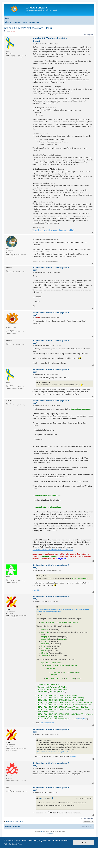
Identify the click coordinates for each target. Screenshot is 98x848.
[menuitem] (7, 18)
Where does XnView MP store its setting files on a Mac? (53, 230)
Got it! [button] (83, 842)
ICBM (38, 590)
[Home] (15, 8)
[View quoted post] (52, 798)
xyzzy (34, 590)
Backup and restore (47, 723)
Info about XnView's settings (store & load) (28, 28)
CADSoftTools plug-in (79, 719)
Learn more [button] (17, 844)
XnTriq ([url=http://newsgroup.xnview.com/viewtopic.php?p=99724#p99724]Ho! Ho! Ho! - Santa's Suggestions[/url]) (63, 610)
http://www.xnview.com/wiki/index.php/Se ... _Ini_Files (53, 549)
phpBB (42, 831)
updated (73, 757)
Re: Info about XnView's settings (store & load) (51, 268)
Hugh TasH (42, 798)
